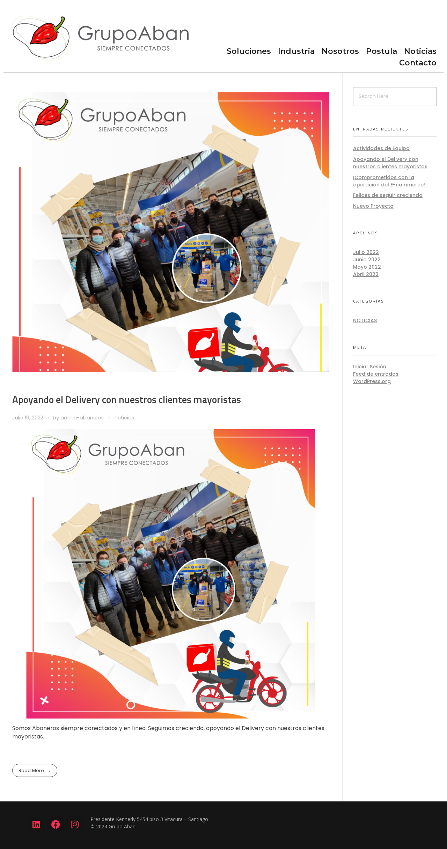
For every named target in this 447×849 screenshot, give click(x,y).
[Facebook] (55, 824)
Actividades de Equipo (381, 148)
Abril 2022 (366, 274)
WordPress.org (372, 381)
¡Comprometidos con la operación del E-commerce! (389, 181)
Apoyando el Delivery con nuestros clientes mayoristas (126, 399)
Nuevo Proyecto (373, 206)
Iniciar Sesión (369, 366)
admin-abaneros (82, 417)
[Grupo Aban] (99, 35)
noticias (124, 417)
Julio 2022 (366, 252)
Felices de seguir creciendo (388, 195)
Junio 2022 (367, 259)
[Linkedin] (36, 824)
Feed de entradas (375, 373)
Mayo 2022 (367, 266)
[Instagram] (74, 824)
